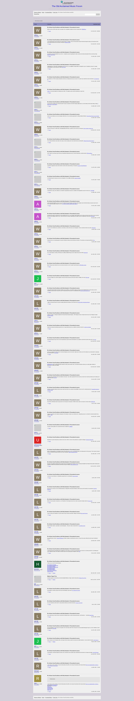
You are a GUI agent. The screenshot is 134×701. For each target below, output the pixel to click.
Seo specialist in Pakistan (51, 566)
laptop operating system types (88, 128)
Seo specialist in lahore (51, 568)
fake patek (87, 277)
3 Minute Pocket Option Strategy (89, 140)
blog (79, 551)
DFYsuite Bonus (89, 153)
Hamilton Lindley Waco (51, 54)
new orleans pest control (76, 590)
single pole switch (50, 571)
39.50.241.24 (36, 322)
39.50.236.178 (36, 483)
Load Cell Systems (95, 652)
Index (43, 12)
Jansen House (91, 615)
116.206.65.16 (36, 446)
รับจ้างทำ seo (84, 29)
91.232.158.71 (36, 684)
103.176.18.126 (36, 585)
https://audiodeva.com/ (74, 464)
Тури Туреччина (50, 688)
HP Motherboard (50, 364)
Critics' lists (55, 12)
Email (50, 31)
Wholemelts (94, 227)
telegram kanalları (50, 315)
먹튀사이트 (93, 401)
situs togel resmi (75, 476)
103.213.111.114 (37, 570)
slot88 (51, 414)
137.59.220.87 (36, 36)
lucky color (64, 67)
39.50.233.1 (36, 558)
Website (54, 579)
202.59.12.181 (36, 672)
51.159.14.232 (36, 520)
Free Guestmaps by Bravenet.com (67, 3)
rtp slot (95, 339)
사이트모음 (92, 190)
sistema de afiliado (78, 178)
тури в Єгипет (54, 685)
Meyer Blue (54, 628)
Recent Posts (36, 14)
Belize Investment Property (73, 452)
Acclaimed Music (48, 12)
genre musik (56, 352)
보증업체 (70, 426)
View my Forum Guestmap (68, 2)
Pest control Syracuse (84, 513)
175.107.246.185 (37, 111)
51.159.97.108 (36, 635)
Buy (94, 240)
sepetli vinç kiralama (87, 327)
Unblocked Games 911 (89, 439)
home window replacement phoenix (84, 302)
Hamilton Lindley (68, 42)
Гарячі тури (49, 686)
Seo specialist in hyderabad (51, 564)
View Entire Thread (96, 24)
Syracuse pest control (79, 602)
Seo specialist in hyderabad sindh (52, 565)
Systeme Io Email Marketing (82, 165)
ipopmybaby (93, 216)
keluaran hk (86, 252)
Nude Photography (82, 525)
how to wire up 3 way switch (52, 570)
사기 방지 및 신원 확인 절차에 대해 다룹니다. (70, 203)
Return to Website (37, 12)
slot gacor (55, 377)
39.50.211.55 (36, 545)
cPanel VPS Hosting (60, 538)
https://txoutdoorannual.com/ (85, 290)
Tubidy (48, 91)
